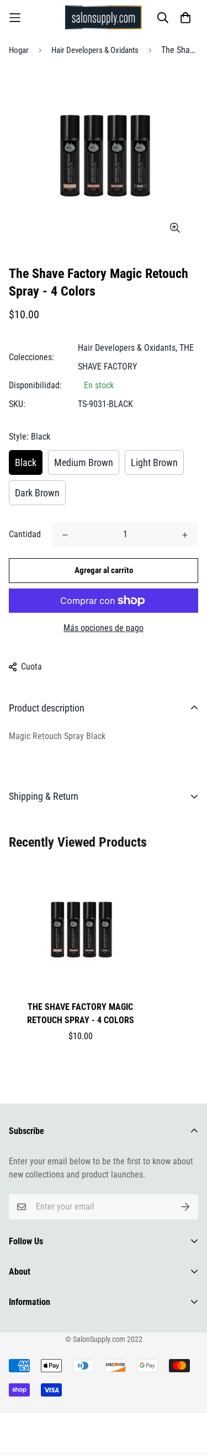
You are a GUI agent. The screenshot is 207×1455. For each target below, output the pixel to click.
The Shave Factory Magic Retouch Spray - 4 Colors (80, 1013)
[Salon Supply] (103, 17)
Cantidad (25, 534)
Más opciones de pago (103, 628)
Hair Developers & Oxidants (95, 50)
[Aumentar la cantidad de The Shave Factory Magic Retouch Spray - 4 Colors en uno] (185, 535)
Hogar (19, 50)
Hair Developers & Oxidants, (127, 348)
